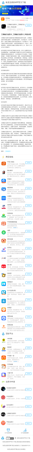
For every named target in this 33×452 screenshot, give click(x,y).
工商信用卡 (8, 151)
